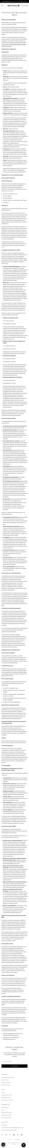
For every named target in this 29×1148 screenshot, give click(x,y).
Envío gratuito (6, 1)
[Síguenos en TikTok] (17, 1135)
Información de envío (6, 1097)
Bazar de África (4, 1080)
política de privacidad (6, 1115)
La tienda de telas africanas (7, 1077)
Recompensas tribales (6, 1112)
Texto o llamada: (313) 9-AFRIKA (9, 1130)
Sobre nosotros (5, 1107)
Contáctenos (4, 1125)
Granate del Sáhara (5, 1082)
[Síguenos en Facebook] (2, 1135)
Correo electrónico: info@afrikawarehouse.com (12, 1127)
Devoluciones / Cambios (7, 1100)
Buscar (3, 1092)
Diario (2, 1110)
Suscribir (14, 1066)
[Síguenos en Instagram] (6, 1135)
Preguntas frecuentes (6, 1095)
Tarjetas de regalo (5, 1085)
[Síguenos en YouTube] (14, 1135)
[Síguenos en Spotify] (21, 1135)
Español (17, 1139)
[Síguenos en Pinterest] (10, 1135)
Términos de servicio (6, 1117)
